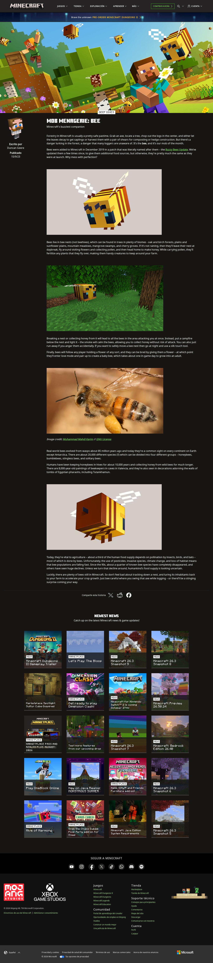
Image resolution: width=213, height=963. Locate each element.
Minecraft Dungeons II (103, 893)
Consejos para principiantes (143, 902)
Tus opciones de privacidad (77, 956)
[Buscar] (181, 6)
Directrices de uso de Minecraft (17, 913)
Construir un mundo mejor (104, 924)
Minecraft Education (102, 904)
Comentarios (137, 909)
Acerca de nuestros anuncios (145, 952)
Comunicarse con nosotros (143, 921)
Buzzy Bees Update (176, 149)
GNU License (103, 439)
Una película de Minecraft (104, 928)
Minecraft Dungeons (102, 897)
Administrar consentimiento (46, 913)
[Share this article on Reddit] (120, 595)
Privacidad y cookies (50, 952)
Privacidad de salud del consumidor (77, 952)
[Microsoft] (185, 952)
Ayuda (134, 906)
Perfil (133, 930)
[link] (71, 867)
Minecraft (97, 889)
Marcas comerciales (122, 952)
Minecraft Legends (101, 900)
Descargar (135, 917)
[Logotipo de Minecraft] (26, 6)
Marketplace (136, 889)
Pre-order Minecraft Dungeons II (115, 17)
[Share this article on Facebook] (128, 595)
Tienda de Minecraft (140, 893)
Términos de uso (103, 952)
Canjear (134, 933)
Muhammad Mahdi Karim (78, 439)
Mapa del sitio (137, 913)
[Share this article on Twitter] (110, 595)
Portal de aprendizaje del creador (107, 913)
